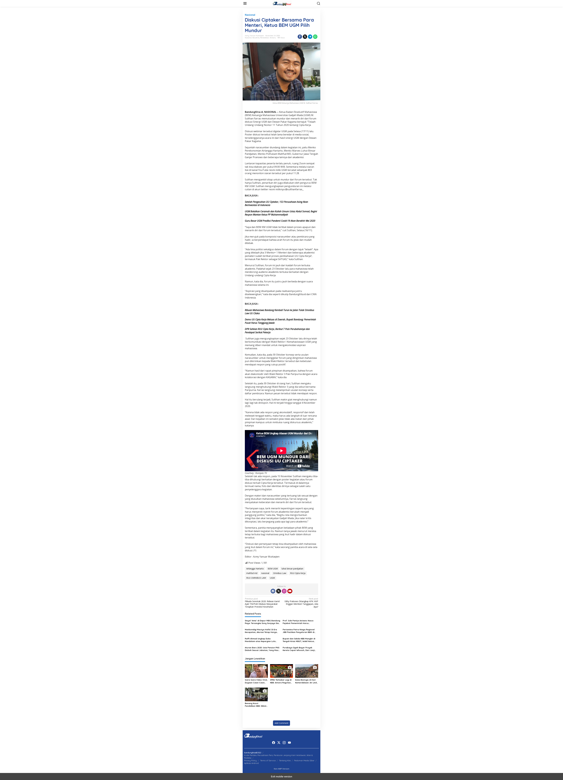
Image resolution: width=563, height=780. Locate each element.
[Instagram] (284, 591)
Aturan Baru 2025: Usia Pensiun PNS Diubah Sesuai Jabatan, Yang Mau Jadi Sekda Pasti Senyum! (262, 649)
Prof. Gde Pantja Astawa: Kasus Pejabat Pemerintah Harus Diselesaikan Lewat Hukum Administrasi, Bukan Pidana (298, 622)
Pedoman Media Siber (304, 760)
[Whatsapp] (315, 36)
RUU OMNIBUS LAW (256, 577)
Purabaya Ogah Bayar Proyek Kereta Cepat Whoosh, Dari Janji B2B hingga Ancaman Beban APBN (299, 649)
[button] (318, 3)
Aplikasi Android (251, 763)
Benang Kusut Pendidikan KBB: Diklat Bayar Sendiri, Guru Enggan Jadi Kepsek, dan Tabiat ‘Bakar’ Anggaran (255, 704)
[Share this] (300, 36)
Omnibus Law (279, 573)
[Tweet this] (305, 36)
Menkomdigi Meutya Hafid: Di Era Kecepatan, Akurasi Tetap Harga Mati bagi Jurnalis (261, 630)
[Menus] (245, 3)
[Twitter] (278, 591)
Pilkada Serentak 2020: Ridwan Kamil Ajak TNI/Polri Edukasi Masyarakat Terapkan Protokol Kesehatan (262, 602)
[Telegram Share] (310, 36)
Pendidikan (264, 38)
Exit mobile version (281, 776)
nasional (265, 573)
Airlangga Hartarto (255, 568)
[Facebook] (273, 591)
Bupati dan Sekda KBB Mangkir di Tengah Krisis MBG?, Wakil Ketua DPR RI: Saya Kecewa (299, 640)
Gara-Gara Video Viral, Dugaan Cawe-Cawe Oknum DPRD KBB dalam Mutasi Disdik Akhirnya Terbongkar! (256, 681)
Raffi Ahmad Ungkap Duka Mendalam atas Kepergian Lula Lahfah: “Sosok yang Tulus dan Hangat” (260, 640)
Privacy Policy (250, 760)
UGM (272, 577)
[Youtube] (289, 591)
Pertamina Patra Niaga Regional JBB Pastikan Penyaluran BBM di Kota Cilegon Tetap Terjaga (299, 630)
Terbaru (273, 38)
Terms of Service (268, 760)
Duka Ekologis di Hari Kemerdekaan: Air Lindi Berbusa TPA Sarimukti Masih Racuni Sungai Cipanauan (306, 681)
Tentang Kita (285, 760)
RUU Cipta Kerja (297, 573)
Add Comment (281, 723)
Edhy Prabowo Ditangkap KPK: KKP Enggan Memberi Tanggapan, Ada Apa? (301, 602)
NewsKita (256, 38)
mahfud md (251, 573)
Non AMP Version (281, 768)
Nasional (250, 14)
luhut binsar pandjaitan (292, 568)
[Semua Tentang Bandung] (282, 3)
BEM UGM (273, 568)
